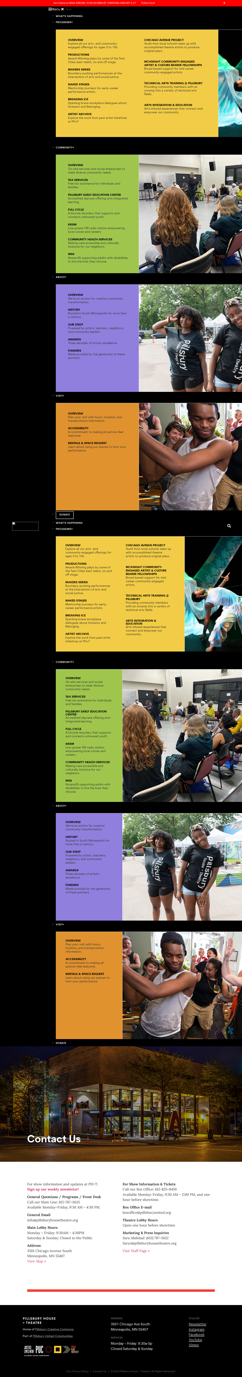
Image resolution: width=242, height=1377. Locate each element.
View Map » (36, 1261)
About (60, 277)
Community (64, 148)
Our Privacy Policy (77, 1371)
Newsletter (197, 1324)
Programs (63, 22)
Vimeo (194, 1345)
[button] (135, 9)
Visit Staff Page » (136, 1251)
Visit (59, 396)
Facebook (196, 1335)
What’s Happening (69, 16)
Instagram (196, 1329)
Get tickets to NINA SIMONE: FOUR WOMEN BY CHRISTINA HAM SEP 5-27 (94, 3)
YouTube (195, 1340)
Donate (64, 515)
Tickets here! (148, 3)
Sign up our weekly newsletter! (53, 1189)
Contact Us (99, 1371)
